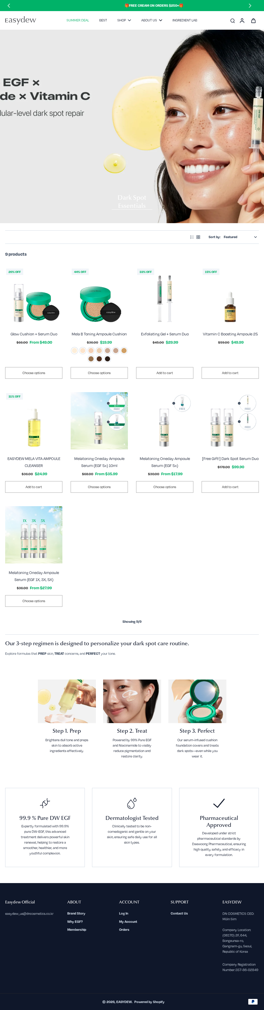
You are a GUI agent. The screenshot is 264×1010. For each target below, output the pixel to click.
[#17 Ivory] (83, 351)
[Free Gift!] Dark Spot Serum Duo (230, 458)
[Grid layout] (198, 237)
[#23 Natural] (107, 351)
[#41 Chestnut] (99, 359)
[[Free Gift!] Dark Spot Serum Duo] (230, 420)
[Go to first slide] (250, 5)
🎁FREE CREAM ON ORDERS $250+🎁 (129, 5)
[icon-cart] (253, 20)
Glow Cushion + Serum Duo (34, 334)
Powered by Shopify (149, 1002)
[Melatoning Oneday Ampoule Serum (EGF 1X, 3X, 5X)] (33, 534)
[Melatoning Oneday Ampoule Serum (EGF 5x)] (164, 420)
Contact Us (179, 913)
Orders (124, 929)
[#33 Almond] (91, 359)
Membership (76, 929)
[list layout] (192, 237)
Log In (123, 913)
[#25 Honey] (116, 351)
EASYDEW (124, 1002)
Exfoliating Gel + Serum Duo (165, 334)
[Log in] (242, 20)
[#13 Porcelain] (74, 351)
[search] (232, 20)
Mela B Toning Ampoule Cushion (99, 334)
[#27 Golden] (124, 351)
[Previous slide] (8, 5)
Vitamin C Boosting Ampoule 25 (230, 334)
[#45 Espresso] (107, 359)
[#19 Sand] (91, 351)
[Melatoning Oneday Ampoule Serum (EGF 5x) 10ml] (99, 420)
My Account (128, 921)
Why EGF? (75, 921)
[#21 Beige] (99, 351)
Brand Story (76, 913)
